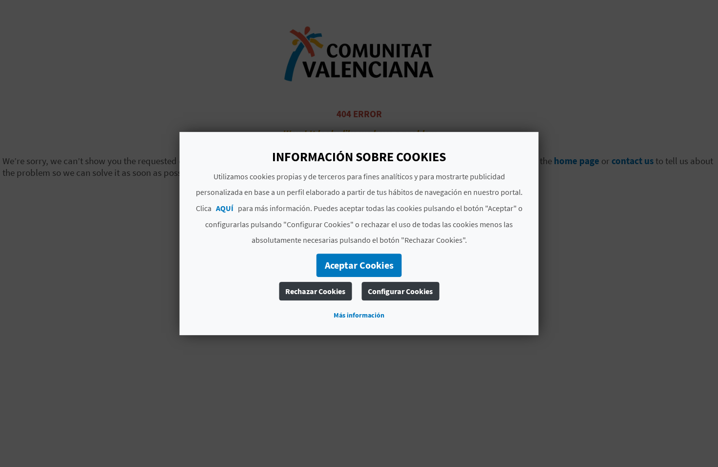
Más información (359, 315)
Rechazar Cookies (315, 291)
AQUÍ (224, 208)
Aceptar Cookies (359, 265)
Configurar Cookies (400, 291)
